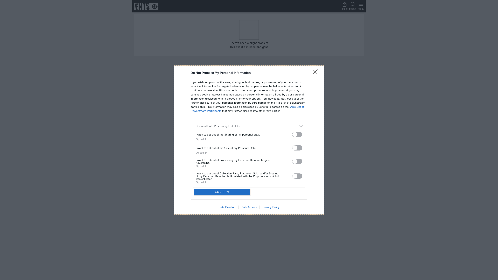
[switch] (297, 134)
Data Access (249, 207)
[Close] (316, 73)
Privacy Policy (271, 207)
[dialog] (249, 140)
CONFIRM (222, 192)
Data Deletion (227, 207)
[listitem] (249, 126)
